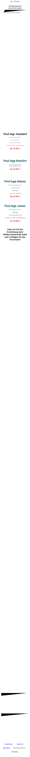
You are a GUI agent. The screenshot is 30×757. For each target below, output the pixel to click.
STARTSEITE (8, 744)
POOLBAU (17, 1)
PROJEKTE (6, 748)
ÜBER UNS (20, 744)
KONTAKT (15, 752)
